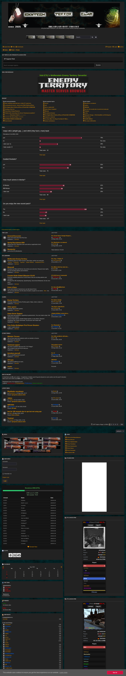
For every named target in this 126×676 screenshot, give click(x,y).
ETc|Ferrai (7, 662)
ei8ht (10, 413)
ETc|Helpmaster (20, 383)
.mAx (6, 640)
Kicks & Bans (12, 287)
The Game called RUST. (57, 306)
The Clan (5, 232)
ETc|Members (28, 383)
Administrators (11, 383)
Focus (6, 659)
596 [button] (122, 424)
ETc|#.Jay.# (56, 237)
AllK (6, 664)
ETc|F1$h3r (8, 651)
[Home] (64, 15)
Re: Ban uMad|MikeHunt (58, 287)
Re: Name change (56, 300)
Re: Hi (53, 353)
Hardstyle (55, 354)
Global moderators (37, 383)
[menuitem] (120, 47)
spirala (6, 642)
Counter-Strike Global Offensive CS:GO (21, 275)
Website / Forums (13, 336)
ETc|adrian (8, 626)
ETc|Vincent (8, 631)
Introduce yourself (13, 353)
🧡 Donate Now (32, 546)
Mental (55, 244)
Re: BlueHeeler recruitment (59, 242)
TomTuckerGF (56, 260)
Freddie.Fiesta (8, 668)
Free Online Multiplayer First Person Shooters (23, 325)
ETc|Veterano (8, 655)
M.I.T (54, 338)
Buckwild (5, 619)
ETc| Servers (6, 255)
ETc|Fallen (56, 326)
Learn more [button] (63, 672)
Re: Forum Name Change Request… (61, 235)
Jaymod (22, 262)
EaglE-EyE (7, 639)
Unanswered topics (7, 229)
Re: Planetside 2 (56, 325)
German (17, 239)
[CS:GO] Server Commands (59, 275)
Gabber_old (8, 660)
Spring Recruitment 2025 (16, 242)
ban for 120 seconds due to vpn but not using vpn (24, 411)
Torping (11, 420)
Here (45, 290)
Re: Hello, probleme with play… (60, 336)
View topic (42, 155)
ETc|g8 (55, 288)
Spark (54, 268)
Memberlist (11, 249)
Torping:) (10, 418)
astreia (6, 637)
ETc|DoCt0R (8, 657)
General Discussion (14, 236)
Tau (6, 628)
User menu (7, 458)
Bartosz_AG (8, 666)
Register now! (6, 477)
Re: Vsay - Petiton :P (57, 258)
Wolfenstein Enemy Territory (17, 259)
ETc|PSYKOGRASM (58, 315)
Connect (90, 525)
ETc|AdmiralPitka (9, 653)
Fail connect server (56, 344)
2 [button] (111, 424)
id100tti (6, 630)
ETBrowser (94, 592)
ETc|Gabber (8, 650)
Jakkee (9, 398)
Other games (11, 307)
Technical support (13, 345)
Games (4, 297)
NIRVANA (54, 359)
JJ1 (6, 635)
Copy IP (98, 525)
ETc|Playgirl (8, 648)
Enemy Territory (13, 300)
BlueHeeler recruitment (15, 391)
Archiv (9, 366)
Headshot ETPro (39, 262)
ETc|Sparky (8, 590)
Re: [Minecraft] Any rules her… (60, 267)
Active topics (16, 229)
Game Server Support (14, 313)
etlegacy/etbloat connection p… (60, 313)
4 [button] (115, 424)
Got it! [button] (115, 672)
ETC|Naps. (56, 346)
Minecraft (10, 267)
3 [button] (113, 424)
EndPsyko (55, 308)
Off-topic (10, 360)
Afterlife (7, 646)
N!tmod (10, 262)
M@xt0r (7, 644)
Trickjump (16, 262)
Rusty (54, 418)
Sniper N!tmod (30, 262)
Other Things (6, 333)
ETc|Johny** (8, 624)
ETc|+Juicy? (56, 301)
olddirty (7, 633)
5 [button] (117, 424)
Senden (98, 65)
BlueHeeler (12, 393)
